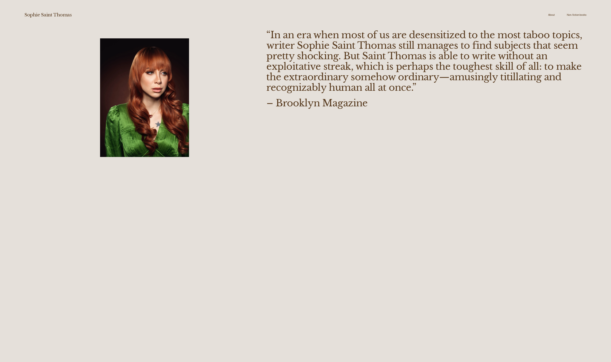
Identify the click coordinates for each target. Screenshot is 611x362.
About (551, 15)
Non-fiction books (576, 15)
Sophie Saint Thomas (48, 15)
